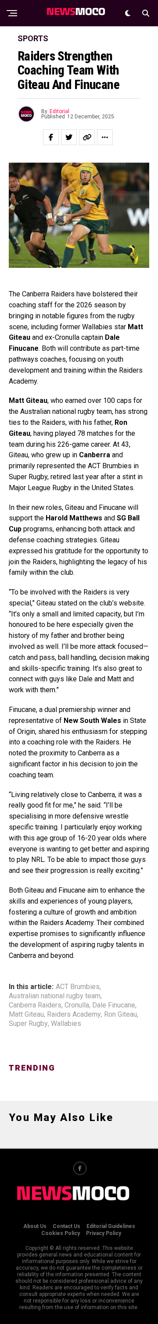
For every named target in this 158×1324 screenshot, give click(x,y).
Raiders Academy (74, 1014)
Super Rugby (28, 1023)
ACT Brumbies (78, 986)
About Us (35, 1226)
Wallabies (66, 1023)
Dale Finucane (113, 1005)
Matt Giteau (26, 1014)
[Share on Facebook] (51, 137)
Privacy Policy (103, 1233)
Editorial (59, 111)
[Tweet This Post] (69, 137)
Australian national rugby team (55, 996)
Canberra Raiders (35, 1005)
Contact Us (66, 1226)
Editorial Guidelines (110, 1226)
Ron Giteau (120, 1014)
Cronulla (77, 1005)
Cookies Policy (60, 1233)
